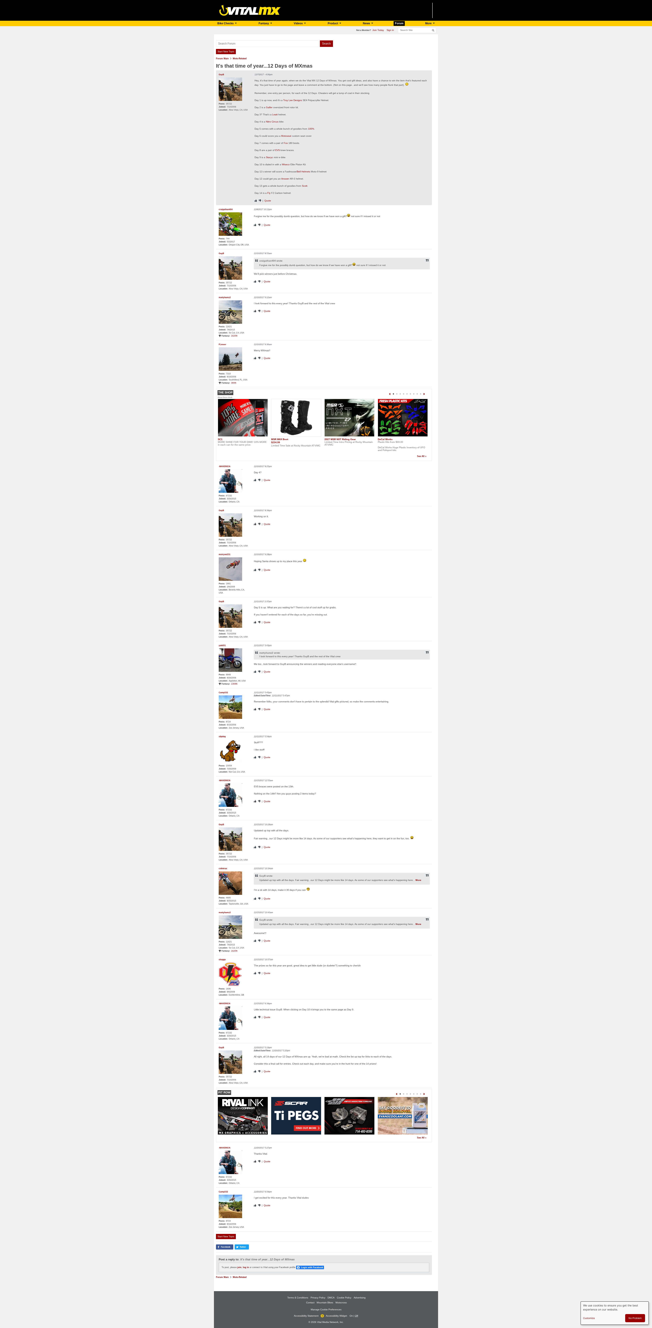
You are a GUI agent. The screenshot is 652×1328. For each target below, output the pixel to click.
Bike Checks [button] (225, 23)
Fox (286, 143)
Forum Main (222, 58)
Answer (285, 178)
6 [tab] (410, 394)
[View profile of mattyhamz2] (230, 312)
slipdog (222, 736)
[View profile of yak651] (230, 660)
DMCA (331, 1297)
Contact (310, 1302)
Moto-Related (240, 58)
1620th (234, 336)
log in (246, 1267)
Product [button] (333, 23)
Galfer (269, 107)
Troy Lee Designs (292, 100)
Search (326, 43)
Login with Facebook (312, 1267)
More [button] (428, 23)
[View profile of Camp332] (230, 707)
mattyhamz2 (225, 297)
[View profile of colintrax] (230, 883)
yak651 (222, 645)
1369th (234, 684)
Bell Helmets (303, 171)
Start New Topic (226, 51)
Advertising (360, 1297)
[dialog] (615, 1313)
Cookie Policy (344, 1297)
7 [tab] (413, 394)
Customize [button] (589, 1318)
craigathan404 (226, 209)
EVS (277, 150)
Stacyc (269, 157)
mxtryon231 (224, 554)
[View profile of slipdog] (230, 751)
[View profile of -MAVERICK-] (230, 481)
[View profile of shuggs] (230, 974)
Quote (267, 200)
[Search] (433, 30)
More (418, 880)
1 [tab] (393, 394)
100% (311, 128)
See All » (421, 456)
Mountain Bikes (325, 1302)
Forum (399, 23)
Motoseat (286, 136)
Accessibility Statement (306, 1315)
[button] (224, 1247)
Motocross (341, 1302)
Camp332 (223, 692)
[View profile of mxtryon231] (230, 569)
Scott (304, 185)
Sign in (390, 30)
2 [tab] (397, 394)
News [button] (367, 23)
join (239, 1267)
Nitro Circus (272, 121)
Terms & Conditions (297, 1297)
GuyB (221, 74)
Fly (268, 193)
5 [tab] (407, 394)
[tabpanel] (243, 424)
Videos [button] (298, 23)
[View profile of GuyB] (230, 89)
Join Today (378, 30)
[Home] (250, 10)
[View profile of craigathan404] (230, 224)
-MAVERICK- (225, 466)
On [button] (351, 1315)
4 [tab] (403, 394)
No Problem (635, 1318)
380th (233, 383)
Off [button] (356, 1315)
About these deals (225, 397)
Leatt (275, 114)
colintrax (223, 868)
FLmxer (222, 344)
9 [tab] (420, 394)
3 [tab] (400, 394)
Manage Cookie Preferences (326, 1309)
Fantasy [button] (264, 23)
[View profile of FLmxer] (230, 359)
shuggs (222, 959)
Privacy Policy (318, 1297)
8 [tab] (417, 394)
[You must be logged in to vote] (256, 200)
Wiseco (286, 164)
